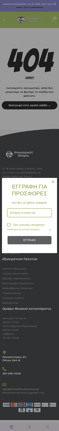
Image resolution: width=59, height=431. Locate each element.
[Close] (53, 182)
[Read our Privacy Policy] (50, 230)
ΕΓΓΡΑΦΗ (29, 240)
